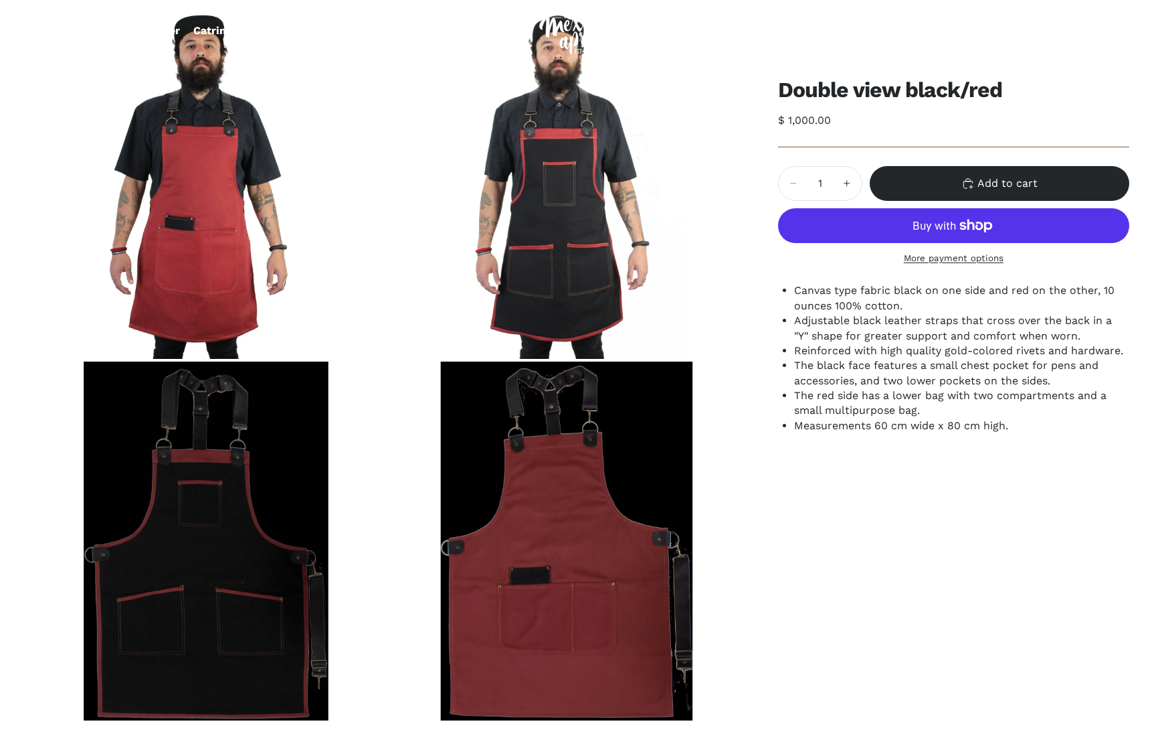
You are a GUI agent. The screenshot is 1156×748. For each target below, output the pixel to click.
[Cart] (1114, 31)
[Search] (1057, 31)
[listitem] (489, 30)
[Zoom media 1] (206, 179)
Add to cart (1007, 183)
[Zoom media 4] (566, 541)
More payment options (953, 258)
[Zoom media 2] (566, 179)
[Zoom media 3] (206, 541)
